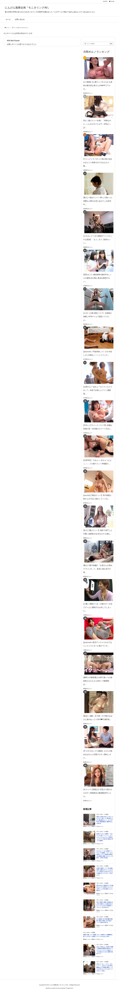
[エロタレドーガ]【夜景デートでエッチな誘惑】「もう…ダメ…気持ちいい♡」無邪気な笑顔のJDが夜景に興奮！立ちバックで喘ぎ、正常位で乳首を (104, 854)
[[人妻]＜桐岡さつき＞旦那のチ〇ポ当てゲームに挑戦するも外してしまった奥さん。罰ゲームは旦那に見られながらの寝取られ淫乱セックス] (97, 590)
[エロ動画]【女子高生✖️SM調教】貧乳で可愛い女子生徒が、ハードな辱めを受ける (104, 920)
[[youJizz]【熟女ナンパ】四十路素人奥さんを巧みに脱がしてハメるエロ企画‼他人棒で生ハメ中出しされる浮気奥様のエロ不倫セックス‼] (97, 481)
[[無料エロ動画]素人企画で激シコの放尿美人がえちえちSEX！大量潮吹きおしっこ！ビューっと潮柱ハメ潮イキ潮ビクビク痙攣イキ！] (97, 663)
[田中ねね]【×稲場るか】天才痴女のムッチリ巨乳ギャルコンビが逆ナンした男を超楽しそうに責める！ (104, 888)
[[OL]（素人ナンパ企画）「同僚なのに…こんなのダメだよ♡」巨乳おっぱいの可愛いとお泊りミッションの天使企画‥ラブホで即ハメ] (97, 107)
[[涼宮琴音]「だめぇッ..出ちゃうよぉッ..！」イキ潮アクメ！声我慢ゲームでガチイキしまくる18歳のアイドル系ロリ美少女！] (97, 446)
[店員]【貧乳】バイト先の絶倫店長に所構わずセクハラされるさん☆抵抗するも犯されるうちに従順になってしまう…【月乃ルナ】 (104, 871)
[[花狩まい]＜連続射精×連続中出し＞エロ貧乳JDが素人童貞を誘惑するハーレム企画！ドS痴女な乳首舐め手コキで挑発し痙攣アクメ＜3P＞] (97, 261)
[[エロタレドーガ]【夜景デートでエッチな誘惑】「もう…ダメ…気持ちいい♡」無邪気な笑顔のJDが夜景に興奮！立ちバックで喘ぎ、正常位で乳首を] (97, 222)
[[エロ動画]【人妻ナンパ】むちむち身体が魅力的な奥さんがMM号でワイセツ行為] (97, 68)
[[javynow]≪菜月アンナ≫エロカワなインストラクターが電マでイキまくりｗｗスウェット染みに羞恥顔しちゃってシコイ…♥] (97, 628)
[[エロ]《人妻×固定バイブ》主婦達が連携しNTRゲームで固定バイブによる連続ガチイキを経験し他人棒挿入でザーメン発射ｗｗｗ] (97, 299)
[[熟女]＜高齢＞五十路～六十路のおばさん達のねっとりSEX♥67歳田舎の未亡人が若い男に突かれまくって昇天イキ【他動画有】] (97, 702)
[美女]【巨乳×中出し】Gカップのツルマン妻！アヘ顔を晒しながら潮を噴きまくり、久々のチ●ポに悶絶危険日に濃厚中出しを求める (104, 820)
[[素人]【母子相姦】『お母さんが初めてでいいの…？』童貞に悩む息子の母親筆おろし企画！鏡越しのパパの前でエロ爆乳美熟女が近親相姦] (97, 551)
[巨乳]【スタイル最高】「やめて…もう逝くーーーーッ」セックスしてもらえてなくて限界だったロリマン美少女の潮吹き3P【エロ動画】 (104, 837)
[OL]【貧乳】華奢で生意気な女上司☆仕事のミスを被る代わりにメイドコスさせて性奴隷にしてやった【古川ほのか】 (104, 904)
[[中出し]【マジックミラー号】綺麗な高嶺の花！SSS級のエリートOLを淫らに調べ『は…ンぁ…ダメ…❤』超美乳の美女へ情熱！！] (97, 411)
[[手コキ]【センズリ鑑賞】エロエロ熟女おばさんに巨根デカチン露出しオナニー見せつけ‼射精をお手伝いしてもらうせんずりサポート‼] (97, 737)
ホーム (7, 27)
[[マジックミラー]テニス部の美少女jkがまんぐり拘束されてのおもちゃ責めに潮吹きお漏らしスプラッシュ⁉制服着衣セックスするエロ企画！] (97, 145)
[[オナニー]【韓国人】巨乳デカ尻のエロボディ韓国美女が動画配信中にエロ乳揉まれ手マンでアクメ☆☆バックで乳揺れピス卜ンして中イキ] (97, 776)
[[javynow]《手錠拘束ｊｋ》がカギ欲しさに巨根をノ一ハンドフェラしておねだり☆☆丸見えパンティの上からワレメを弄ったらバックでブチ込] (97, 338)
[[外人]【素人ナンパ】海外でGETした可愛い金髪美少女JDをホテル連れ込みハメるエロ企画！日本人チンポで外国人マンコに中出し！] (97, 516)
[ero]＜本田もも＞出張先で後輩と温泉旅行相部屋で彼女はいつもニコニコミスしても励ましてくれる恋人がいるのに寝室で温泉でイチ (104, 950)
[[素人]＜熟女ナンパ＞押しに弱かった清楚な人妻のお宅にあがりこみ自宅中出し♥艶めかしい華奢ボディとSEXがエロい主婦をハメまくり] (97, 184)
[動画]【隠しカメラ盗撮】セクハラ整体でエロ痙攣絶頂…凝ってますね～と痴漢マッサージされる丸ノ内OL (98, 935)
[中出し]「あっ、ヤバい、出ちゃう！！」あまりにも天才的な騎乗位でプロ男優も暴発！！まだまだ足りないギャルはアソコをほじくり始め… (104, 967)
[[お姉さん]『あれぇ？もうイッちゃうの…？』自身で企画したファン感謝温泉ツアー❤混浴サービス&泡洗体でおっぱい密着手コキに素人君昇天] (97, 373)
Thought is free (69, 988)
